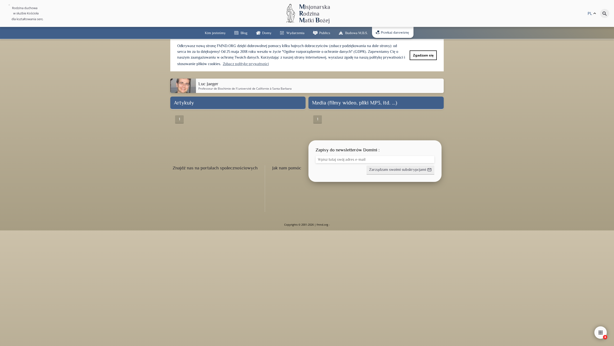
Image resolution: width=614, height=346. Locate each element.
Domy (267, 33)
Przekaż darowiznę (395, 32)
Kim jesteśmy (215, 33)
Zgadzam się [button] (423, 55)
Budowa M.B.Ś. (356, 33)
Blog (244, 33)
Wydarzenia (295, 33)
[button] (400, 170)
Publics (324, 33)
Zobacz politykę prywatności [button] (246, 64)
